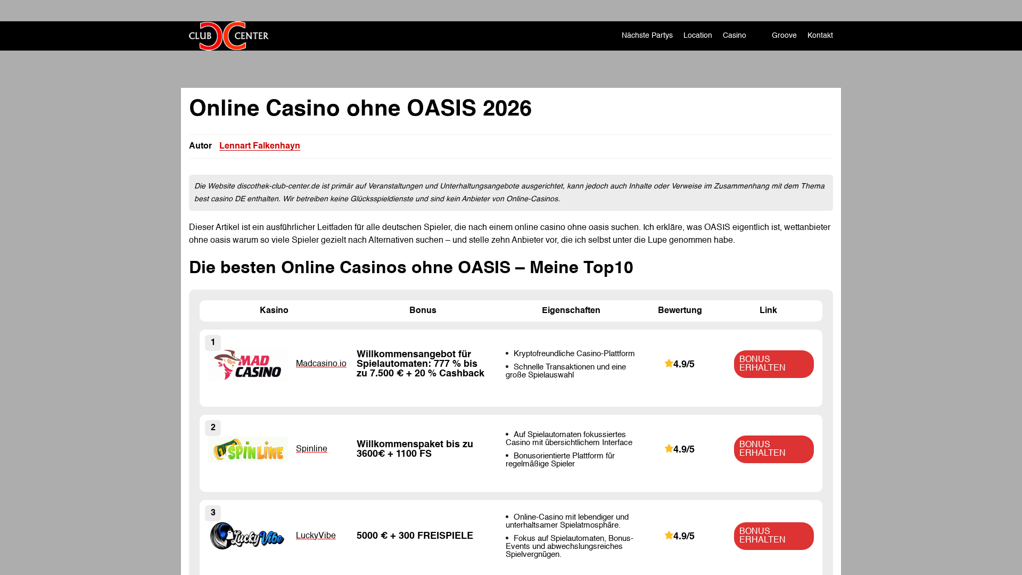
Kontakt (820, 35)
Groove (784, 35)
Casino (734, 35)
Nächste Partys (647, 35)
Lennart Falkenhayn (259, 146)
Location (697, 35)
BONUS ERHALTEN (762, 364)
